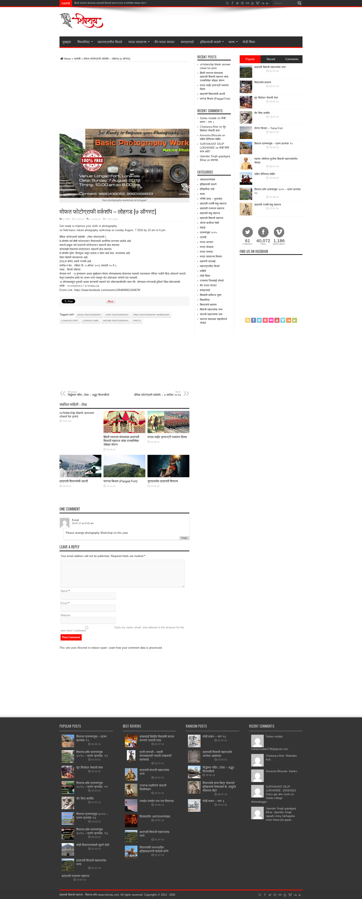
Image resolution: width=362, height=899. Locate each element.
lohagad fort (69, 320)
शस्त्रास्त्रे (187, 41)
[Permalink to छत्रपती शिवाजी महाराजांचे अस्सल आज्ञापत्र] (194, 761)
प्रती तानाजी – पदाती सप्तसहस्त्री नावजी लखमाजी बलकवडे (155, 755)
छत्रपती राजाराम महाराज (212, 208)
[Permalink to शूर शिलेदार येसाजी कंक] (246, 107)
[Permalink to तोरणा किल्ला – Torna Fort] (246, 138)
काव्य (232, 41)
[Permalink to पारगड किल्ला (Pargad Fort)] (124, 476)
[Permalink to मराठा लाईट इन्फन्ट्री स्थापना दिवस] (168, 432)
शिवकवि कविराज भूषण (210, 295)
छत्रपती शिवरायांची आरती (73, 481)
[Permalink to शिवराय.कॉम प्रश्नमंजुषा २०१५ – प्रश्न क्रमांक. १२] (246, 199)
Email (64, 603)
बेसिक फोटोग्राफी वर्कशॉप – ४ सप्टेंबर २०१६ (157, 393)
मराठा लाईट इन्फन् (82, 3)
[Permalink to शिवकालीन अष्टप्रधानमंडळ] (131, 826)
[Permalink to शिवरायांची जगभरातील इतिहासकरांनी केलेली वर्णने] (131, 857)
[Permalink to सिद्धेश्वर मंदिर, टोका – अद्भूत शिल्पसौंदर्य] (194, 777)
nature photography (116, 320)
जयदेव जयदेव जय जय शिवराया (157, 801)
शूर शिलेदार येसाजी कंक (266, 97)
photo (137, 320)
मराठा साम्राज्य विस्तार (211, 256)
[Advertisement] (108, 95)
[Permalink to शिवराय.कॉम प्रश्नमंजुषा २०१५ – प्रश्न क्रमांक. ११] (68, 792)
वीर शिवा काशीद (262, 112)
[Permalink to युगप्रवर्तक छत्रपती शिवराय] (168, 476)
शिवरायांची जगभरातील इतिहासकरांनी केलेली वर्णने (154, 849)
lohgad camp (90, 320)
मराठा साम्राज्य (137, 41)
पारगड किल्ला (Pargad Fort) (120, 481)
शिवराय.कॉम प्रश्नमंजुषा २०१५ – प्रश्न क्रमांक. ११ (92, 784)
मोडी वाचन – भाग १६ (214, 736)
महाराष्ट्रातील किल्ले (110, 41)
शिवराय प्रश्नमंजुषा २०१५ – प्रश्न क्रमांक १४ (92, 815)
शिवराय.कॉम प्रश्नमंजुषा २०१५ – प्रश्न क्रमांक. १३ (92, 831)
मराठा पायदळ (206, 251)
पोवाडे (202, 227)
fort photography (117, 315)
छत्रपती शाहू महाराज (210, 213)
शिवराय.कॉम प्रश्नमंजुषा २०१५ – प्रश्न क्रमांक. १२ (92, 754)
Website (65, 615)
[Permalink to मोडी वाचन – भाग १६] (194, 746)
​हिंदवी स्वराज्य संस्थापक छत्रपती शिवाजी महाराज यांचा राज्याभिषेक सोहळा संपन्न (121, 440)
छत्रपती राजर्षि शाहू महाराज (213, 203)
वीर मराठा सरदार (164, 41)
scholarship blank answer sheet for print (76, 414)
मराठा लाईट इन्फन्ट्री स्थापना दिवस (167, 437)
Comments (292, 59)
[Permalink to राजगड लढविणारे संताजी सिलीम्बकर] (131, 795)
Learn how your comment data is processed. (136, 647)
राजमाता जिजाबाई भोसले (212, 280)
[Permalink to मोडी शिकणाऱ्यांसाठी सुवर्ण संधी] (68, 854)
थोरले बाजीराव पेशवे (209, 222)
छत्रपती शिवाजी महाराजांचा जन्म (270, 67)
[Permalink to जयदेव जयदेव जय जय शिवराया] (131, 810)
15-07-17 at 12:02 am (83, 523)
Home (67, 58)
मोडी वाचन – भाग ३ (213, 801)
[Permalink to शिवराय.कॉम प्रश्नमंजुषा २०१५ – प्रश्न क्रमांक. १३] (68, 839)
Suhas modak (208, 118)
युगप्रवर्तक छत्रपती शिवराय (162, 481)
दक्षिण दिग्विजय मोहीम (210, 139)
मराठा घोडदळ (206, 246)
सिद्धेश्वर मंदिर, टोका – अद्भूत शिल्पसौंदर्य (88, 393)
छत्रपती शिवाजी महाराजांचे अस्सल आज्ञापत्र (217, 754)
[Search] (299, 3)
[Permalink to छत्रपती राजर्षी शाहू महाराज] (246, 214)
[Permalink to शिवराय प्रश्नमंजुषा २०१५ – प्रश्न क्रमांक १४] (68, 823)
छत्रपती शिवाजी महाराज (211, 218)
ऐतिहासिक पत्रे (207, 189)
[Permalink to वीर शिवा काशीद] (246, 122)
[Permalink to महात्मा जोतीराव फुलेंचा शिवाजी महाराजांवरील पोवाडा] (246, 168)
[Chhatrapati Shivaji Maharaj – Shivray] (81, 26)
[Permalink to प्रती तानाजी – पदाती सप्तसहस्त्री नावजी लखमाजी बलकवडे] (131, 761)
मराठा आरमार (206, 242)
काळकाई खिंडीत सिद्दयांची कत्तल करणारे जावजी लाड (157, 738)
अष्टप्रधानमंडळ (207, 179)
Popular (250, 59)
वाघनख (214, 160)
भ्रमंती (77, 58)
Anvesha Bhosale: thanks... (283, 771)
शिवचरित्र (83, 41)
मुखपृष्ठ (66, 41)
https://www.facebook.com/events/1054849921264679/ (107, 290)
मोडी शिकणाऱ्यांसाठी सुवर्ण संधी (92, 845)
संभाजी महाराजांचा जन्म (211, 314)
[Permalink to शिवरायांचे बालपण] (246, 92)
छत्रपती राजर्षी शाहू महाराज (267, 204)
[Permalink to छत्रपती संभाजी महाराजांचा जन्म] (131, 779)
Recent (271, 59)
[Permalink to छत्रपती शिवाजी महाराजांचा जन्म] (246, 76)
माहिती (203, 271)
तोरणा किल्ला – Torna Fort (268, 128)
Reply (184, 538)
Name (64, 591)
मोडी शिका (249, 41)
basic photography (89, 315)
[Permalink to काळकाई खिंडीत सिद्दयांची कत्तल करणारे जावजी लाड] (131, 746)
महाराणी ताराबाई (207, 261)
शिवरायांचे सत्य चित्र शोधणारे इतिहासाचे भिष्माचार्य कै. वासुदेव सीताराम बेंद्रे (219, 786)
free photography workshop (151, 315)
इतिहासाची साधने (210, 41)
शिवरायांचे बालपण (208, 304)
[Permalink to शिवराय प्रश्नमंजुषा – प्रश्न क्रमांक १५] (246, 153)
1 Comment (95, 219)
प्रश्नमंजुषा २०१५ (208, 232)
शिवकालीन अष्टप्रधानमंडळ (155, 816)
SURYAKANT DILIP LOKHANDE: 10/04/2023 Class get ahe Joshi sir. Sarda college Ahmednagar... (273, 794)
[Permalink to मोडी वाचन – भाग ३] (194, 810)
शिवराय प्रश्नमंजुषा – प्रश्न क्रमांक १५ (273, 143)
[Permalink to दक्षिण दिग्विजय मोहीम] (246, 183)
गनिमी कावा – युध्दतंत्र (211, 198)
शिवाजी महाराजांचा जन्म (211, 309)
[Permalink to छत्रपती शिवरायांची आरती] (80, 476)
